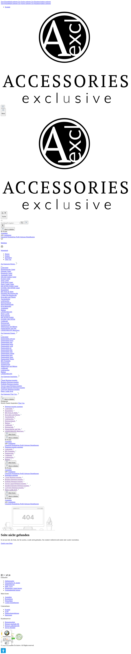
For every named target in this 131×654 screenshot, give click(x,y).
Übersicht (4, 237)
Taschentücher (10, 417)
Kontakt (7, 7)
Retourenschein (10, 622)
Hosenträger (9, 411)
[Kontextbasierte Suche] (1, 220)
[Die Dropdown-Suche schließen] (26, 222)
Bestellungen (30, 237)
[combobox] (10, 223)
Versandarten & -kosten (12, 583)
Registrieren (9, 599)
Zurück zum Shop (6, 543)
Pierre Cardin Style (11, 490)
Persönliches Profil (13, 237)
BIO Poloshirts (10, 451)
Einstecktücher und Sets (13, 429)
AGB (6, 611)
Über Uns (21, 403)
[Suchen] (22, 222)
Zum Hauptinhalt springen (9, 2)
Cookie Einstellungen (12, 603)
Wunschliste (9, 601)
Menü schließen (9, 229)
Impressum (8, 615)
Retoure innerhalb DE (12, 624)
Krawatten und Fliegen (12, 415)
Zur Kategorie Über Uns (9, 394)
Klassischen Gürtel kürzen (13, 588)
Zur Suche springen (24, 2)
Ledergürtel (9, 409)
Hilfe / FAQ (9, 586)
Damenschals (9, 453)
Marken (7, 423)
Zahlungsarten (9, 581)
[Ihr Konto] (3, 225)
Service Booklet (10, 628)
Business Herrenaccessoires (14, 479)
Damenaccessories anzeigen (14, 447)
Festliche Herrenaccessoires (14, 481)
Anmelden (4, 233)
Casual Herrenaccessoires (13, 477)
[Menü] (3, 106)
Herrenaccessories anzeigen (14, 406)
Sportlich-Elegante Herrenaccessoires (17, 486)
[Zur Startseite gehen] (65, 104)
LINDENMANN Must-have (14, 431)
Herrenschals (9, 427)
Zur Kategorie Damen (8, 333)
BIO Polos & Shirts (11, 413)
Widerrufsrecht (9, 585)
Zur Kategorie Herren (8, 264)
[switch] (7, 643)
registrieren (7, 235)
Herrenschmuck (10, 421)
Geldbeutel (8, 425)
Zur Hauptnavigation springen (41, 2)
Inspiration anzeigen (11, 475)
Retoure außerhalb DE (12, 626)
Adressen (23, 237)
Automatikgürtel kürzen (12, 590)
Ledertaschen (9, 419)
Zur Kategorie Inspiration (9, 376)
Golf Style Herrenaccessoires (14, 488)
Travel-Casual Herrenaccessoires (15, 483)
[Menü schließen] (1, 266)
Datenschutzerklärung (12, 613)
